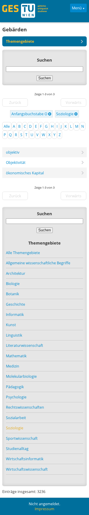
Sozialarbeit (16, 417)
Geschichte (15, 304)
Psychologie (16, 397)
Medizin (12, 366)
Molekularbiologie (21, 376)
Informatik (15, 314)
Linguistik (14, 335)
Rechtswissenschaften (25, 407)
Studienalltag (17, 448)
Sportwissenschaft (22, 438)
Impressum (44, 508)
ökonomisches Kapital (25, 172)
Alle (7, 126)
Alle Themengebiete (23, 252)
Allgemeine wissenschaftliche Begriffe (38, 262)
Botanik (12, 293)
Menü (77, 7)
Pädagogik (15, 386)
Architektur (15, 273)
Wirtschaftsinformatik (24, 458)
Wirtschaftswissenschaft (27, 469)
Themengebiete (20, 41)
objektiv (12, 152)
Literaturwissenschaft (24, 345)
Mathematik (16, 355)
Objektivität (16, 162)
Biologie (13, 283)
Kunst (11, 324)
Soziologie (65, 113)
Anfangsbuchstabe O (29, 113)
